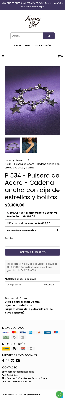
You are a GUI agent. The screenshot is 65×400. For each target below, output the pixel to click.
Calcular (49, 284)
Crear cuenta (22, 45)
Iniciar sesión (43, 45)
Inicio (8, 160)
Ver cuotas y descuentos (21, 230)
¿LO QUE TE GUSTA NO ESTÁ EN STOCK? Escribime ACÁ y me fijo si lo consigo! (32, 5)
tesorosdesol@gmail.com (19, 371)
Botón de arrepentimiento (18, 381)
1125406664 (11, 374)
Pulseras (21, 160)
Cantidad (9, 238)
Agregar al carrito (33, 252)
